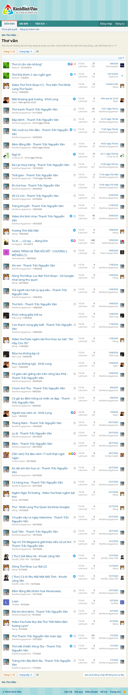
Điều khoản (91, 691)
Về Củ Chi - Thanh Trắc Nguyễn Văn (35, 196)
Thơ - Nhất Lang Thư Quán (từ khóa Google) (41, 507)
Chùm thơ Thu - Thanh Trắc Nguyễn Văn (38, 388)
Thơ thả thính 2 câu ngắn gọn (31, 75)
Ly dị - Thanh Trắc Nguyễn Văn (32, 433)
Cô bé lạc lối (17, 157)
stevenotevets (18, 258)
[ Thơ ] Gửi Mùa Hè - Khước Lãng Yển (36, 556)
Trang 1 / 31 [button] (9, 51)
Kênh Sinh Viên (13, 691)
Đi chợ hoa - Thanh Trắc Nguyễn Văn (36, 185)
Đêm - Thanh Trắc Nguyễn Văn (32, 444)
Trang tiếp (24, 51)
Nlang (14, 92)
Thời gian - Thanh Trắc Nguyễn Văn (35, 175)
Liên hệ (68, 691)
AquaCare (113, 76)
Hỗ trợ (103, 691)
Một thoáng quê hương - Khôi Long (35, 99)
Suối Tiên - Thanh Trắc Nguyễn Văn (35, 531)
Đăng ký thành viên (29, 29)
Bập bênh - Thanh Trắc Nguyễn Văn (35, 120)
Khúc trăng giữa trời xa (27, 314)
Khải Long (16, 317)
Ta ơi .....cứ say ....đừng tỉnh (30, 241)
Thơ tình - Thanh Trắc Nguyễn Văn (34, 304)
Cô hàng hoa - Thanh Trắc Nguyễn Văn (37, 482)
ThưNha (15, 604)
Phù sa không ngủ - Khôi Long (32, 364)
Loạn (15, 601)
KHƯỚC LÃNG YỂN (20, 559)
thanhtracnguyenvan (21, 112)
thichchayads (112, 66)
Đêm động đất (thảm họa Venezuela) (36, 591)
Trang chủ (115, 691)
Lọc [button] (120, 57)
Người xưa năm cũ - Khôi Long (32, 413)
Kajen (14, 102)
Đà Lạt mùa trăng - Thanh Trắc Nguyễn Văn (40, 165)
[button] (30, 24)
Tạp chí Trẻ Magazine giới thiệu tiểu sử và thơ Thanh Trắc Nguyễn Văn (41, 544)
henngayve (17, 244)
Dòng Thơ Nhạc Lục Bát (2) (29, 566)
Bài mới (24, 24)
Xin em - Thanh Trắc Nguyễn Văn (33, 265)
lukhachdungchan (110, 243)
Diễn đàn (9, 24)
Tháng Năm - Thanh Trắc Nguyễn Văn (37, 423)
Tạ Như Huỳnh (18, 461)
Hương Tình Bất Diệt (25, 230)
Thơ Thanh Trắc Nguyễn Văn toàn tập (36, 636)
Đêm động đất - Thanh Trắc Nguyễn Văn (38, 144)
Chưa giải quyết (9, 29)
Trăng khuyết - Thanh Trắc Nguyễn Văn (38, 206)
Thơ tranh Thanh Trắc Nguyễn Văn (35, 109)
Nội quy (78, 691)
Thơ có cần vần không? (27, 64)
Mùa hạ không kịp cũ (26, 353)
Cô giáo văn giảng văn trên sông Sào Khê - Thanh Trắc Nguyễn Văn (40, 376)
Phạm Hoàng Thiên (109, 253)
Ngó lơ (16, 154)
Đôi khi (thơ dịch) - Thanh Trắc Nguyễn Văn (40, 611)
